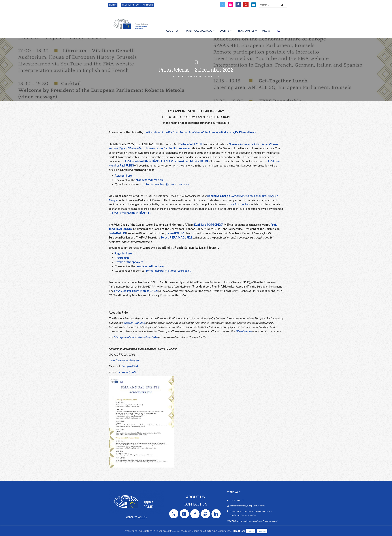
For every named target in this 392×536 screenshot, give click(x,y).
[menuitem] (280, 30)
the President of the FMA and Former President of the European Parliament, (200, 132)
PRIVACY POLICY (136, 517)
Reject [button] (251, 531)
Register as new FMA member (137, 5)
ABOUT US (195, 496)
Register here (123, 175)
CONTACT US (195, 504)
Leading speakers (239, 204)
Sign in (112, 5)
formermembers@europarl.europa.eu (168, 184)
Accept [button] (262, 531)
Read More (239, 530)
